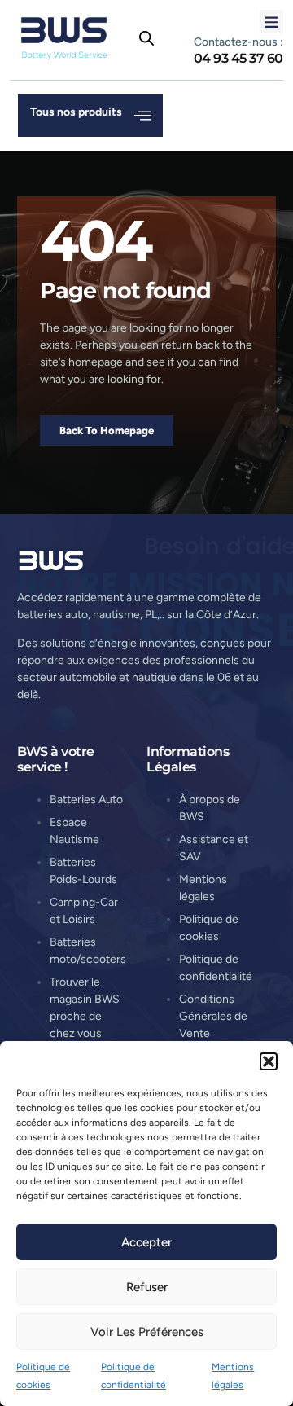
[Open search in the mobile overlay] (146, 38)
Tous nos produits (76, 112)
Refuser (147, 1287)
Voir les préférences (146, 1332)
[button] (268, 1061)
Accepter (146, 1242)
